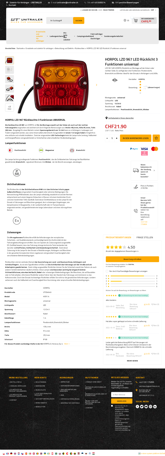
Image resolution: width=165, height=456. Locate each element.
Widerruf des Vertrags (70, 403)
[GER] (11, 453)
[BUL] (86, 453)
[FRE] (7, 453)
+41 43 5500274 (98, 2)
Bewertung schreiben (132, 259)
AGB (62, 395)
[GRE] (90, 453)
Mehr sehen (132, 361)
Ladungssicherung (57, 36)
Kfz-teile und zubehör (66, 36)
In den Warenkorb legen (135, 138)
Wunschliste (41, 390)
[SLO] (60, 453)
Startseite (20, 48)
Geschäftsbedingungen (44, 399)
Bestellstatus (16, 382)
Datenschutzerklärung (70, 399)
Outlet (120, 36)
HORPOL (141, 79)
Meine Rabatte (41, 403)
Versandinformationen (70, 386)
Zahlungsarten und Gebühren (68, 390)
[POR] (71, 453)
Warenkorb (40, 386)
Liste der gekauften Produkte (43, 394)
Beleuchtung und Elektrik (64, 48)
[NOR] (41, 453)
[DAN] (34, 453)
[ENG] (15, 453)
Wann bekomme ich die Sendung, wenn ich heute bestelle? (146, 171)
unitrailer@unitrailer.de (149, 386)
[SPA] (26, 453)
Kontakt (12, 5)
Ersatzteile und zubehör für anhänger (40, 36)
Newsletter (40, 407)
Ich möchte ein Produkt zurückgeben (18, 395)
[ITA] (30, 453)
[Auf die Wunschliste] (156, 138)
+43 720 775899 (144, 223)
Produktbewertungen (118, 237)
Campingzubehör (84, 36)
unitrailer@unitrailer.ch (67, 2)
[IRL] (49, 453)
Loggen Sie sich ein (90, 10)
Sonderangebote (111, 36)
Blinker (146, 109)
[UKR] (45, 453)
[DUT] (19, 453)
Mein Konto (40, 377)
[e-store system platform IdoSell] (151, 453)
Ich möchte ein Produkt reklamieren (17, 390)
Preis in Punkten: (147, 186)
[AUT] (52, 453)
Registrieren (108, 10)
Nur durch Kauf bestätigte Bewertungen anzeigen (128, 271)
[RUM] (37, 453)
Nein (156, 304)
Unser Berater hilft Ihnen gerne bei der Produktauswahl (147, 211)
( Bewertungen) (154, 87)
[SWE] (56, 453)
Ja (147, 304)
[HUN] (93, 453)
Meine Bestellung (18, 377)
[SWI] (67, 453)
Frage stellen (145, 237)
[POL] (4, 453)
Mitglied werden (120, 377)
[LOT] (78, 453)
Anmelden (121, 401)
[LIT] (75, 453)
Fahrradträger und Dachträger (97, 36)
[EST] (82, 453)
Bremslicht (137, 109)
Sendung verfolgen (18, 386)
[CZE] (22, 453)
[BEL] (63, 453)
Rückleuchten (80, 48)
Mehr (66, 343)
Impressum (65, 382)
